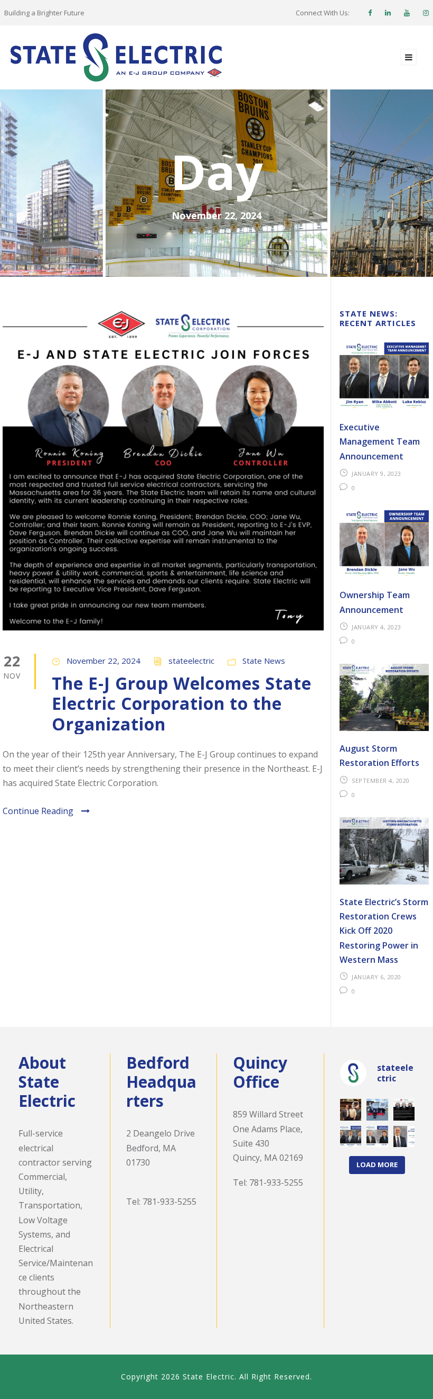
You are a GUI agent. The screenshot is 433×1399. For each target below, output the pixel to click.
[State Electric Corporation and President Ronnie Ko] (377, 1137)
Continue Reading (38, 811)
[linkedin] (388, 12)
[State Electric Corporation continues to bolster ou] (351, 1137)
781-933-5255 (169, 1201)
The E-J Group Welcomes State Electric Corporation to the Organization (182, 703)
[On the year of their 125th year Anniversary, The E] (404, 1110)
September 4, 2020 (381, 780)
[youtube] (407, 12)
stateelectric (191, 660)
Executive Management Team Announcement (380, 441)
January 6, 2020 (376, 977)
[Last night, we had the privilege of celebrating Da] (351, 1110)
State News (263, 660)
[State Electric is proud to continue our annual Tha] (377, 1110)
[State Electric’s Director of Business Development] (404, 1137)
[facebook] (370, 12)
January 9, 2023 (376, 473)
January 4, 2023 (376, 627)
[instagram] (426, 12)
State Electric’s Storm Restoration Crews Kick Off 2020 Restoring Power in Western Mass (384, 930)
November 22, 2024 (103, 660)
